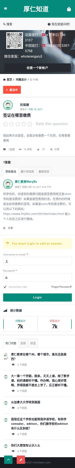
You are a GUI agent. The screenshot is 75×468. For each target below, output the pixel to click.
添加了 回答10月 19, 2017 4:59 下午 (33, 186)
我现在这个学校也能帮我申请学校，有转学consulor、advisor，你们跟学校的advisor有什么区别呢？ (39, 424)
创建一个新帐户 (37, 67)
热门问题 (10, 343)
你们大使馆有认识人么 (25, 445)
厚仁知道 (36, 9)
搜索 (9, 24)
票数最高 (10, 171)
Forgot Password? (61, 286)
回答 (23, 343)
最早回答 (27, 171)
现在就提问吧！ (61, 24)
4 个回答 (22, 391)
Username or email (15, 254)
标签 (33, 343)
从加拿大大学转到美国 (25, 402)
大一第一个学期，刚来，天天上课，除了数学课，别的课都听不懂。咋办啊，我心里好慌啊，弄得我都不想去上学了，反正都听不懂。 (40, 380)
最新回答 (44, 171)
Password (10, 270)
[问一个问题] (21, 460)
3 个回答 (22, 365)
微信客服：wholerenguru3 (23, 56)
